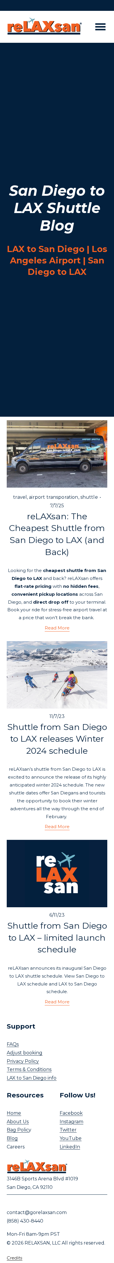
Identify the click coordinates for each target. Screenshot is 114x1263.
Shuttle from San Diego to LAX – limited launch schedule (57, 937)
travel (20, 497)
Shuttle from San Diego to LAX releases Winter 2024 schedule (57, 739)
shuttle (89, 497)
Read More (57, 628)
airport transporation (53, 497)
